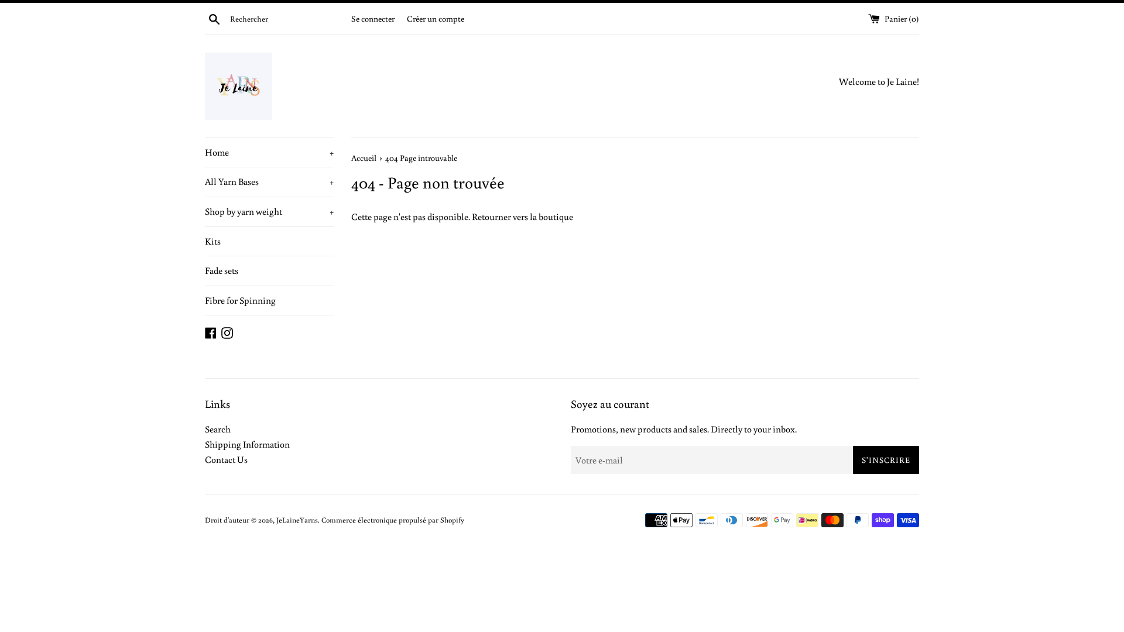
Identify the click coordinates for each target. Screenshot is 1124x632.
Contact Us (226, 459)
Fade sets (221, 270)
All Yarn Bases (269, 181)
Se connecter (373, 18)
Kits (213, 241)
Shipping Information (247, 444)
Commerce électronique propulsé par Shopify (392, 519)
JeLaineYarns (297, 519)
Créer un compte (435, 18)
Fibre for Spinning (240, 300)
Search (218, 429)
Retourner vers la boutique (522, 216)
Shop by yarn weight (269, 211)
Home (269, 152)
